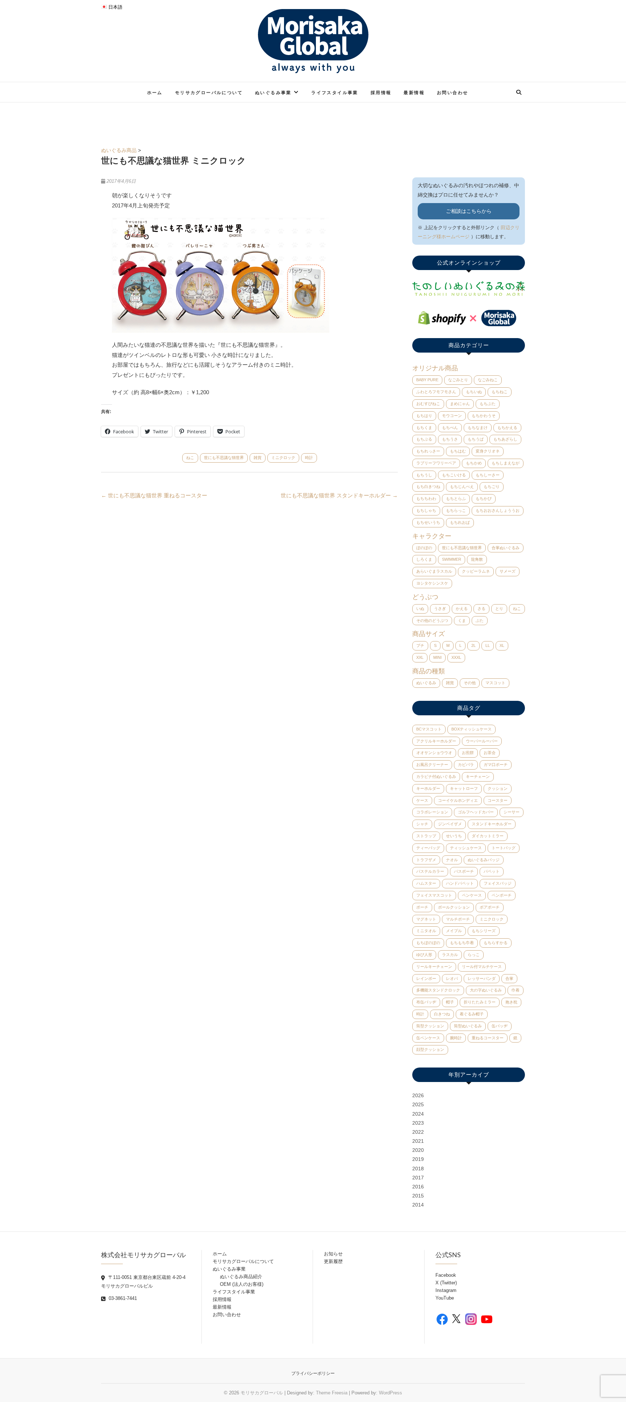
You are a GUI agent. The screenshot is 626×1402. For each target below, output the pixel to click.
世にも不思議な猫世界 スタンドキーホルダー (339, 495)
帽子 (450, 1002)
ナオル (452, 860)
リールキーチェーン (434, 966)
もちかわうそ (484, 415)
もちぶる (424, 439)
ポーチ (422, 907)
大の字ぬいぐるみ (486, 990)
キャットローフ (464, 788)
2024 (418, 1114)
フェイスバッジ (498, 883)
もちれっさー (428, 451)
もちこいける (454, 475)
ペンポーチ (502, 895)
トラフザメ (426, 860)
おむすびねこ (428, 403)
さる (481, 608)
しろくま (424, 559)
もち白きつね (428, 486)
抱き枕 (511, 1002)
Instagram (445, 1290)
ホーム (155, 92)
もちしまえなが (505, 463)
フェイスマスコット (434, 895)
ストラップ (426, 836)
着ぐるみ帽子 (472, 1014)
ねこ (190, 457)
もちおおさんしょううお (497, 510)
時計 (309, 457)
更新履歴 (333, 1261)
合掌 (509, 978)
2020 (418, 1150)
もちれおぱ (460, 522)
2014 (418, 1205)
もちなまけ (478, 427)
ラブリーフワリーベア (436, 463)
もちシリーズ (484, 931)
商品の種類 (428, 671)
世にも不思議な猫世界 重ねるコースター (154, 495)
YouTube (444, 1298)
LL (487, 645)
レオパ (452, 978)
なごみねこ (488, 380)
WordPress (390, 1392)
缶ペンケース (428, 1038)
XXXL (456, 657)
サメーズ (508, 571)
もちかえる (507, 427)
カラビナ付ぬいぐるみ (436, 776)
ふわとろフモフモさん (436, 392)
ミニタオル (426, 931)
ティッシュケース (466, 848)
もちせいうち (428, 522)
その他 (470, 683)
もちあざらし (505, 439)
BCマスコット (429, 729)
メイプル (454, 931)
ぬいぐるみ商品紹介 (241, 1276)
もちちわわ (426, 498)
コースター (498, 800)
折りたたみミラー (480, 1002)
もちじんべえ (462, 486)
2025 (418, 1104)
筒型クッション (430, 1026)
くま (462, 620)
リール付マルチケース (482, 966)
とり (499, 608)
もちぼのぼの (428, 942)
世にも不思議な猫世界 (224, 457)
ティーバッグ (428, 848)
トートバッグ (504, 848)
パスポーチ (464, 871)
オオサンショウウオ (434, 752)
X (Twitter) (446, 1282)
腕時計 (456, 1038)
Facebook (445, 1275)
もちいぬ (474, 392)
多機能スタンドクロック (438, 990)
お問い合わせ (452, 92)
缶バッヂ (500, 1026)
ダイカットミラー (488, 836)
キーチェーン (478, 776)
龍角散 (477, 559)
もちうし (424, 475)
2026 (418, 1095)
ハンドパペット (460, 883)
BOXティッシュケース (471, 729)
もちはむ (458, 451)
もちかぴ (484, 498)
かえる (462, 608)
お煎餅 (468, 752)
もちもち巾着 (462, 942)
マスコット (495, 683)
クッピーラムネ (476, 571)
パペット (492, 871)
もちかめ (474, 463)
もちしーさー (488, 475)
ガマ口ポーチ (496, 764)
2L (473, 645)
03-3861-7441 (122, 1298)
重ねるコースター (488, 1038)
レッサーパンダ (482, 978)
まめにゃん (460, 403)
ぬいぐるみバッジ (484, 860)
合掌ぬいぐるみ (505, 548)
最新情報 (414, 92)
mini (437, 657)
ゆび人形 (424, 954)
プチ (420, 645)
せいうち (454, 836)
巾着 (515, 990)
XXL (419, 657)
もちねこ (500, 392)
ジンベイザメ (450, 824)
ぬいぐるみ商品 (119, 150)
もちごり (492, 486)
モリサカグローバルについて (209, 92)
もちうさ (450, 439)
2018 (418, 1168)
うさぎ (440, 608)
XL (502, 645)
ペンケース (472, 895)
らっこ (474, 954)
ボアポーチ (490, 907)
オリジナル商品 (435, 368)
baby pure (427, 380)
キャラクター (431, 536)
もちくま (424, 427)
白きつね (442, 1014)
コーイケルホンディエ (458, 800)
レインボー (426, 978)
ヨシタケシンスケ (432, 583)
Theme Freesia (331, 1392)
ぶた (480, 620)
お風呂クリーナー (432, 764)
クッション (498, 788)
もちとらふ (456, 498)
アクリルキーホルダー (436, 741)
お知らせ (333, 1253)
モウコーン (452, 415)
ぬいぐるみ (426, 683)
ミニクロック (283, 457)
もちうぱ (476, 439)
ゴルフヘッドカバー (476, 812)
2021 (418, 1141)
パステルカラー (430, 871)
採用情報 (381, 92)
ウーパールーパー (482, 741)
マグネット (426, 919)
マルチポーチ (458, 919)
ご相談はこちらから (469, 211)
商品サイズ (428, 633)
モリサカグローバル (262, 1392)
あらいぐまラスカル (434, 571)
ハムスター (426, 883)
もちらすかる (496, 942)
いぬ (420, 608)
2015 (418, 1196)
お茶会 (490, 752)
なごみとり (458, 380)
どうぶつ (425, 597)
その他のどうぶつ (432, 620)
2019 (418, 1159)
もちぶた (488, 403)
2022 (418, 1132)
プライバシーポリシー (313, 1373)
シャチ (422, 824)
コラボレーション (432, 812)
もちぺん (450, 427)
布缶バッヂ (426, 1002)
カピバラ (466, 764)
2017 (418, 1177)
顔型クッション (430, 1049)
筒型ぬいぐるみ (468, 1026)
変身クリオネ (488, 451)
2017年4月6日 (120, 181)
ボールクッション (454, 907)
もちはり (424, 415)
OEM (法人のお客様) (241, 1284)
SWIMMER (451, 559)
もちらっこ (456, 510)
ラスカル (450, 954)
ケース (422, 800)
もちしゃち (426, 510)
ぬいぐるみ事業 (273, 92)
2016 (418, 1187)
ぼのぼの (424, 548)
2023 (418, 1123)
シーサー (511, 812)
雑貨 (258, 457)
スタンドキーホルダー (492, 824)
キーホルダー (428, 788)
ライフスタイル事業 (334, 92)
